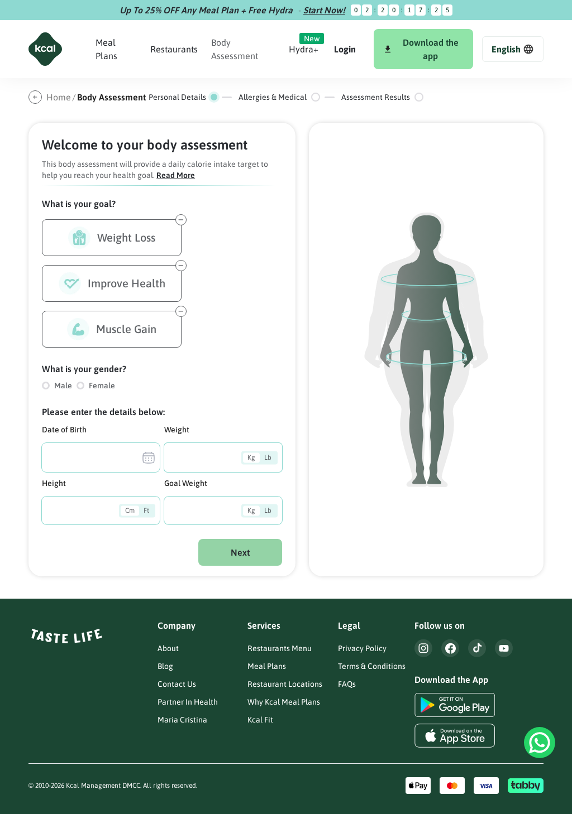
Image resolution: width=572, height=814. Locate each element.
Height (54, 483)
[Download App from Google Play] (454, 705)
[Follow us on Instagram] (423, 648)
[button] (513, 49)
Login (345, 49)
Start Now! (324, 10)
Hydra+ (303, 49)
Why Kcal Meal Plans (283, 701)
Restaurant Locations (284, 684)
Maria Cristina (182, 719)
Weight (176, 429)
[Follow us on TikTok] (477, 648)
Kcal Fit (260, 719)
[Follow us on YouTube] (504, 648)
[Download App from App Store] (454, 736)
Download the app (431, 49)
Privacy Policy (362, 648)
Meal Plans (266, 666)
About (168, 648)
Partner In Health (188, 701)
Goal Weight (185, 483)
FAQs (347, 684)
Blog (165, 666)
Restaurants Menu (279, 648)
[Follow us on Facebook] (450, 648)
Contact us (177, 684)
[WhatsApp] (539, 742)
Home (58, 97)
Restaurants (174, 49)
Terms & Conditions (372, 666)
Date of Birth (64, 429)
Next (240, 552)
